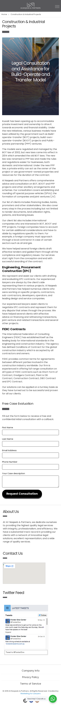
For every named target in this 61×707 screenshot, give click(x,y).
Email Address (9, 450)
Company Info (30, 670)
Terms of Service (30, 683)
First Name (7, 427)
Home (4, 14)
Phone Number (9, 461)
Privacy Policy (30, 677)
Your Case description (13, 473)
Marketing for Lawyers (31, 693)
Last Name (7, 439)
